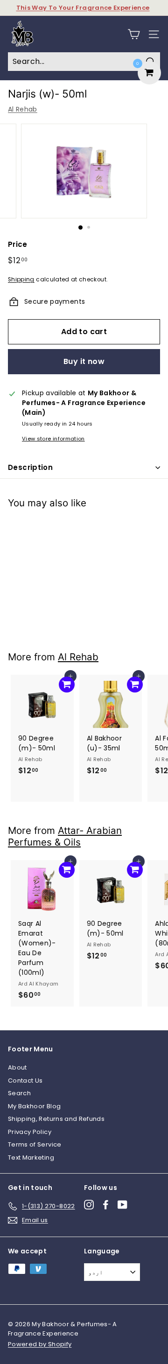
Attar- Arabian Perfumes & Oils (65, 836)
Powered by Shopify (39, 1344)
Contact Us (25, 1080)
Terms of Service (35, 1144)
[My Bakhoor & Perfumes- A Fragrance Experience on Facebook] (106, 1205)
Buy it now (84, 361)
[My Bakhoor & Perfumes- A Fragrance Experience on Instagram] (89, 1205)
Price (18, 244)
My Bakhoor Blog (34, 1106)
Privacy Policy (29, 1131)
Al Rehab (22, 109)
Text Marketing (31, 1157)
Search (19, 1093)
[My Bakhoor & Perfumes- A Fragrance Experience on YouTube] (122, 1205)
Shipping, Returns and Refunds (56, 1118)
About (17, 1067)
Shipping (21, 279)
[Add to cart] (67, 531)
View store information (53, 438)
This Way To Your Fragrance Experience (83, 7)
